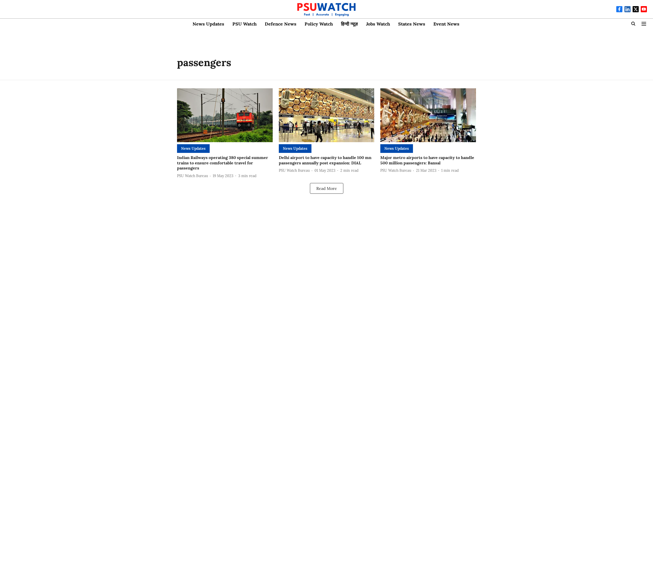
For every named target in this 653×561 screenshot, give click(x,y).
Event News (446, 24)
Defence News (280, 24)
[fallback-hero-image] (225, 115)
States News (411, 24)
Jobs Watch (378, 24)
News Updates (208, 24)
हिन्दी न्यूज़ (349, 24)
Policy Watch (319, 24)
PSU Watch (244, 24)
